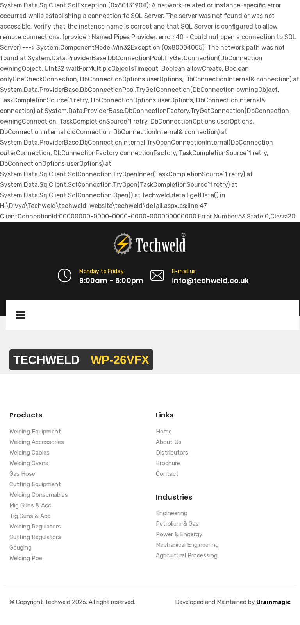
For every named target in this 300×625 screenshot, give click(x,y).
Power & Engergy (179, 535)
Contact (167, 474)
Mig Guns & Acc (30, 506)
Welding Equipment (35, 432)
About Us (169, 442)
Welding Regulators (35, 527)
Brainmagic (273, 601)
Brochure (168, 463)
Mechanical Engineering (187, 545)
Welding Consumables (38, 495)
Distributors (172, 453)
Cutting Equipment (35, 485)
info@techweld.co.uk (210, 280)
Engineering (172, 513)
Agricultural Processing (187, 556)
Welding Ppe (25, 558)
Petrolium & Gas (177, 524)
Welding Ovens (28, 463)
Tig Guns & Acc (29, 516)
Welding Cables (29, 453)
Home (164, 432)
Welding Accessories (36, 442)
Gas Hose (22, 474)
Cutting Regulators (35, 537)
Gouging (20, 548)
